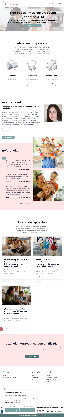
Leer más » (7, 276)
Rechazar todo (27, 406)
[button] (49, 3)
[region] (20, 402)
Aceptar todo (20, 410)
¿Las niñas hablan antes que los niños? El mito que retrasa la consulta (15, 311)
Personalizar (12, 406)
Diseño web (34, 415)
